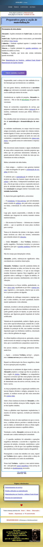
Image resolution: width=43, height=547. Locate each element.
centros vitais (10, 396)
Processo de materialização (13, 498)
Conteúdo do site (29, 14)
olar (13, 287)
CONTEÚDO (24, 7)
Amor (23, 510)
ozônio (6, 181)
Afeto (28, 510)
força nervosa (21, 201)
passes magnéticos (22, 466)
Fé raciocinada (30, 513)
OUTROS (32, 7)
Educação (35, 510)
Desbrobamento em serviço (13, 487)
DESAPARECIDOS (12, 520)
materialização (20, 177)
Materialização (28, 13)
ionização (33, 109)
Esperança (18, 513)
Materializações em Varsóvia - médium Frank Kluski (21, 494)
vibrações (23, 237)
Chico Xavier (13, 41)
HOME (10, 7)
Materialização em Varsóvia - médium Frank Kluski (23, 60)
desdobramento (17, 468)
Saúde (11, 513)
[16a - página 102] (21, 472)
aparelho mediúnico (32, 48)
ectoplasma (11, 201)
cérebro (17, 374)
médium (18, 203)
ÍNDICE (16, 7)
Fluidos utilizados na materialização (16, 491)
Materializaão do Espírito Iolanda (12, 63)
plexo (9, 287)
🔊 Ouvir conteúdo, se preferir (14, 73)
